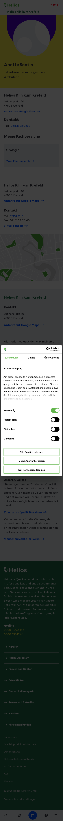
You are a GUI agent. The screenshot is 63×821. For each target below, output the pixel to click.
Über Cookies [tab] (51, 357)
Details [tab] (31, 357)
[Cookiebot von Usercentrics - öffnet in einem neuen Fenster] (46, 349)
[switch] (55, 419)
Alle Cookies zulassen (31, 452)
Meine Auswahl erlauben (32, 461)
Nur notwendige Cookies (31, 469)
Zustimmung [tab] (11, 357)
